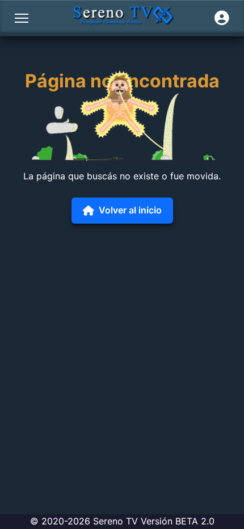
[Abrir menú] (21, 18)
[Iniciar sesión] (222, 18)
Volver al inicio (130, 210)
